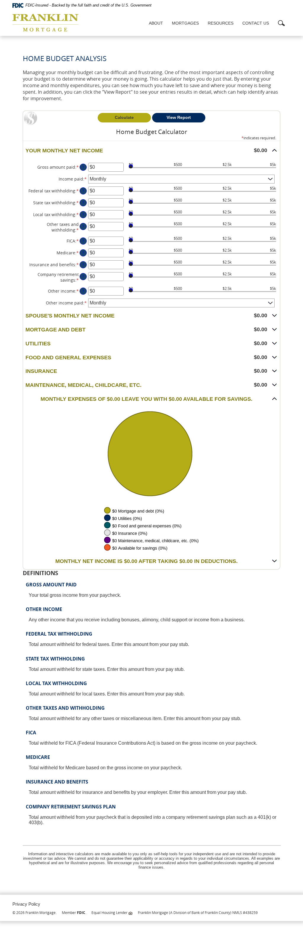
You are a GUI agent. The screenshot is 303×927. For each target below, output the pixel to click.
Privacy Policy (26, 904)
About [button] (156, 23)
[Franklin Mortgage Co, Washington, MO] (45, 23)
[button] (151, 151)
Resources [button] (220, 23)
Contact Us (255, 23)
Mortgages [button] (185, 23)
